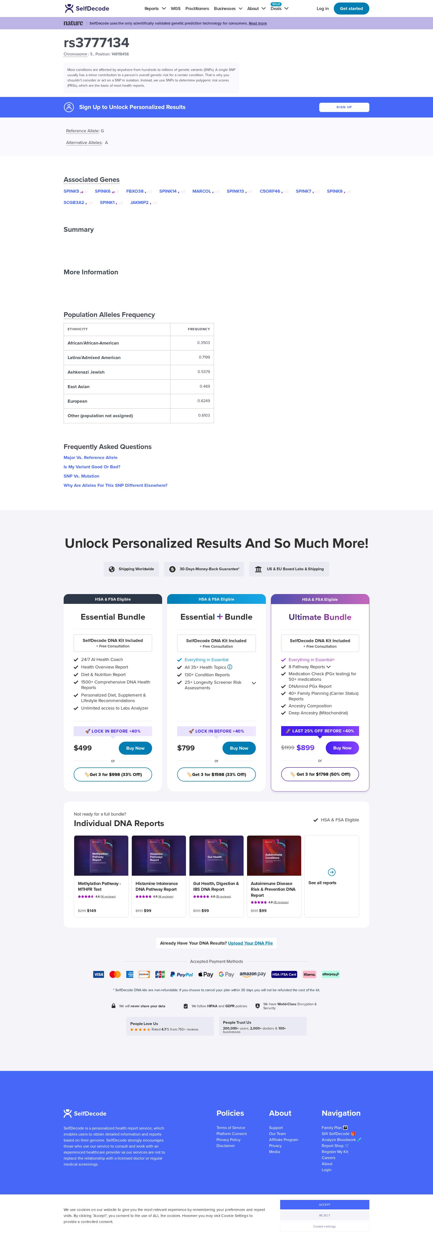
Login (327, 1169)
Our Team (277, 1133)
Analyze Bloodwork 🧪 (342, 1139)
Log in (323, 8)
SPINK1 (107, 202)
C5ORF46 (270, 191)
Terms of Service (230, 1127)
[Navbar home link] (94, 8)
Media (274, 1151)
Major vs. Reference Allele (91, 457)
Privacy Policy (228, 1139)
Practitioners (197, 8)
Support (276, 1127)
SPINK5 (71, 191)
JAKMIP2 (139, 202)
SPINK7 (303, 191)
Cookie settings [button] (324, 1226)
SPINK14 (168, 191)
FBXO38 (135, 191)
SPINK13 (235, 191)
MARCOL (201, 191)
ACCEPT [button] (325, 1204)
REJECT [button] (324, 1215)
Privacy (275, 1145)
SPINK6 (103, 191)
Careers (328, 1157)
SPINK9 (335, 191)
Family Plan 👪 (335, 1127)
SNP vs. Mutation (81, 476)
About (327, 1163)
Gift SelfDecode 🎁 (339, 1133)
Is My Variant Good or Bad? (92, 467)
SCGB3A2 (74, 202)
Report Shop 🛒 (336, 1145)
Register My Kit (335, 1151)
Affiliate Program (283, 1139)
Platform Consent (231, 1133)
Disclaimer (225, 1145)
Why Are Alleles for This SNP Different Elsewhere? (115, 485)
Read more (258, 23)
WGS (175, 8)
